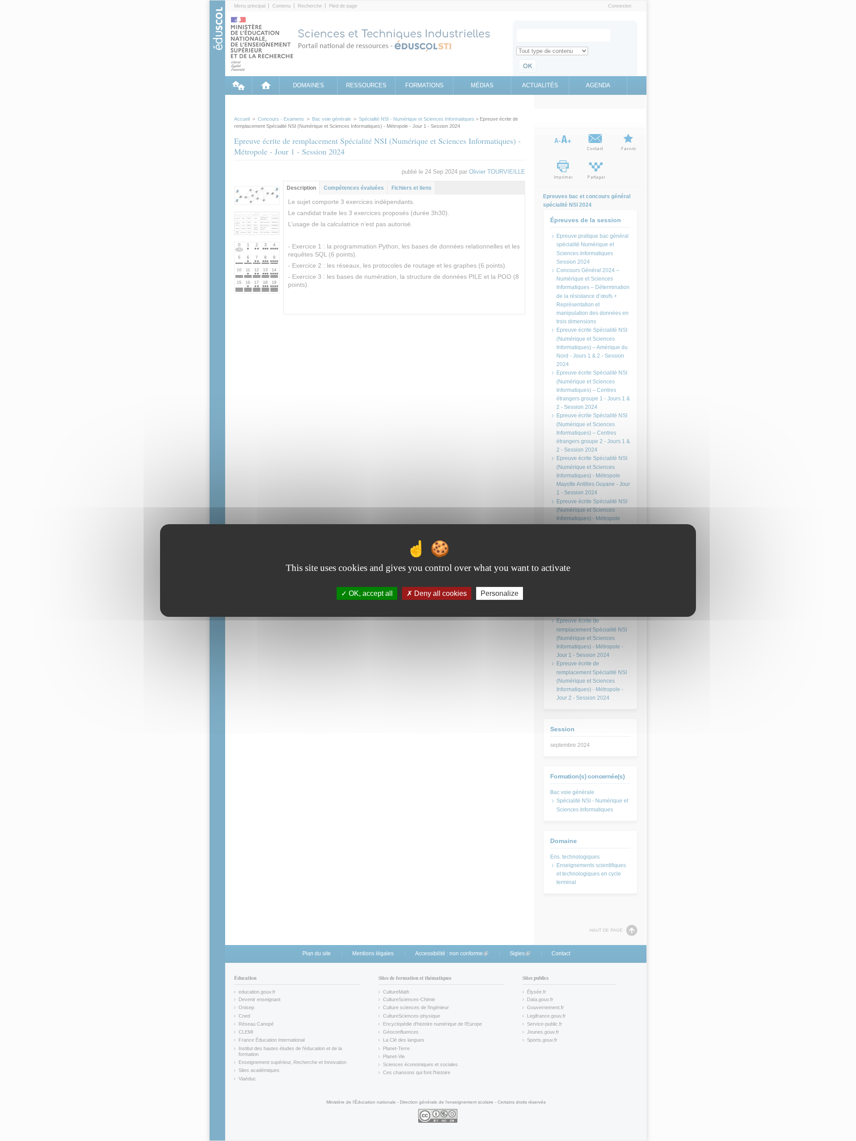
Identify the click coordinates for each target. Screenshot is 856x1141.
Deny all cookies (439, 593)
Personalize (500, 593)
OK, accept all (370, 593)
